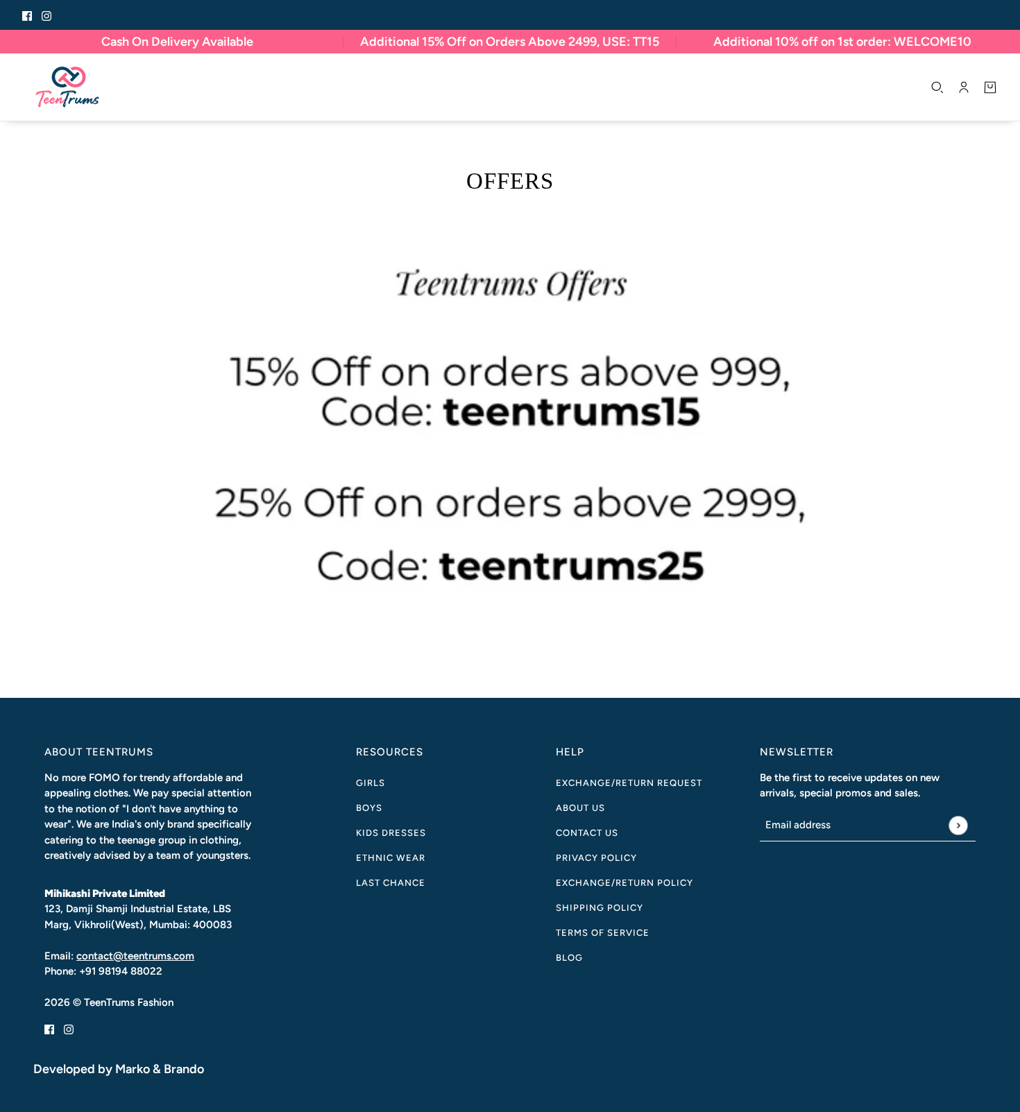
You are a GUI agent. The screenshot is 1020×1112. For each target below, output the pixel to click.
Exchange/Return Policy (624, 883)
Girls (370, 783)
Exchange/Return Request (629, 783)
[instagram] (46, 15)
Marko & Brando (159, 1069)
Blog (569, 957)
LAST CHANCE (390, 883)
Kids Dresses (391, 833)
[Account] (963, 87)
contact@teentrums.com (135, 956)
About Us (580, 808)
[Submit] (958, 825)
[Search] (937, 87)
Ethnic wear (390, 858)
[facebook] (27, 15)
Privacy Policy (596, 858)
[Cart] (990, 87)
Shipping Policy (599, 908)
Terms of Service (602, 932)
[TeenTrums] (67, 87)
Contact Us (587, 833)
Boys (369, 808)
